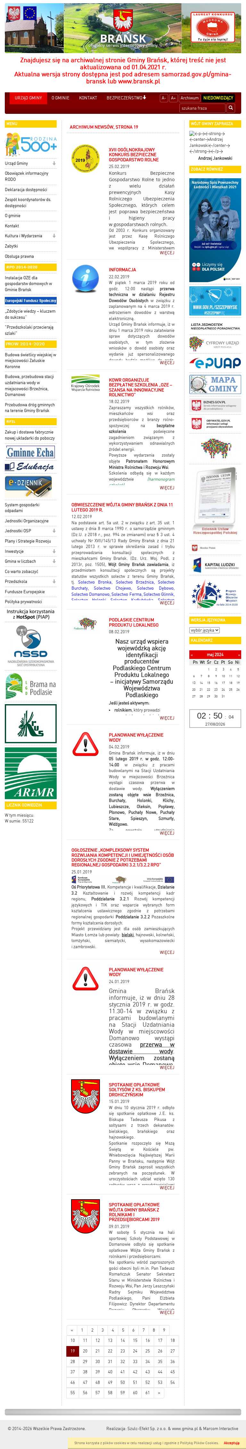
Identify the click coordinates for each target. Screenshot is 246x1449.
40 (110, 1371)
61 (147, 1392)
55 (72, 1392)
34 (147, 1361)
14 (122, 1340)
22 (110, 1351)
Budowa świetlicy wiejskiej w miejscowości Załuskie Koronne (30, 360)
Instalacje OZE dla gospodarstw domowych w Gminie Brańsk (28, 283)
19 (72, 1351)
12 (97, 1340)
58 (110, 1392)
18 (172, 1340)
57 (97, 1392)
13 (110, 1340)
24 (135, 1351)
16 (147, 1340)
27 (172, 1351)
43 (147, 1371)
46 (72, 1382)
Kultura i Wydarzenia (23, 235)
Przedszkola (16, 581)
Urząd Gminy (16, 163)
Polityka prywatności (23, 601)
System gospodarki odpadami (22, 507)
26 (160, 1351)
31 (110, 1361)
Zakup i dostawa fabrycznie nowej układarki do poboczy (30, 435)
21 (97, 1351)
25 (147, 1351)
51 (135, 1382)
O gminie (12, 215)
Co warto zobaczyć (21, 571)
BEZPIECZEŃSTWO (124, 98)
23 (122, 1351)
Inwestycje (14, 551)
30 (97, 1361)
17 (160, 1340)
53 (160, 1382)
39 (97, 1371)
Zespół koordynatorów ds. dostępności (28, 202)
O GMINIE (61, 98)
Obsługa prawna (19, 256)
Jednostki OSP (18, 530)
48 (97, 1382)
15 (135, 1340)
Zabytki (11, 246)
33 (135, 1361)
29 (85, 1361)
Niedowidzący (218, 98)
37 (72, 1371)
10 (72, 1340)
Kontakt (12, 225)
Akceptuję (232, 1443)
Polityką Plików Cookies (199, 1443)
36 (172, 1361)
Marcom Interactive (220, 1428)
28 (72, 1361)
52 (147, 1382)
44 (160, 1371)
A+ (173, 98)
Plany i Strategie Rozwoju (28, 541)
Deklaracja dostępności (26, 189)
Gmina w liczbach (20, 561)
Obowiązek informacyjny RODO (26, 176)
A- (164, 98)
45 (172, 1371)
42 (135, 1371)
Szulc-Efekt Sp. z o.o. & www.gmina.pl (162, 1428)
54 (172, 1382)
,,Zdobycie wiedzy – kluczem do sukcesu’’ (30, 314)
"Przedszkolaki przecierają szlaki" (29, 330)
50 (122, 1382)
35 (160, 1361)
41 (122, 1371)
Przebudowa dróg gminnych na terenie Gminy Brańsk (30, 407)
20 (85, 1351)
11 (85, 1340)
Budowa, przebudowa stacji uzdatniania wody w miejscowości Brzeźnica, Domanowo (29, 385)
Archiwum (190, 98)
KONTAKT (88, 98)
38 (85, 1371)
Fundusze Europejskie (25, 591)
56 (85, 1392)
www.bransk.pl (139, 81)
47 (85, 1382)
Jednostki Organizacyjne (27, 520)
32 (122, 1361)
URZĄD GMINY (28, 98)
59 (122, 1392)
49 (110, 1382)
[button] (144, 98)
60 (135, 1392)
